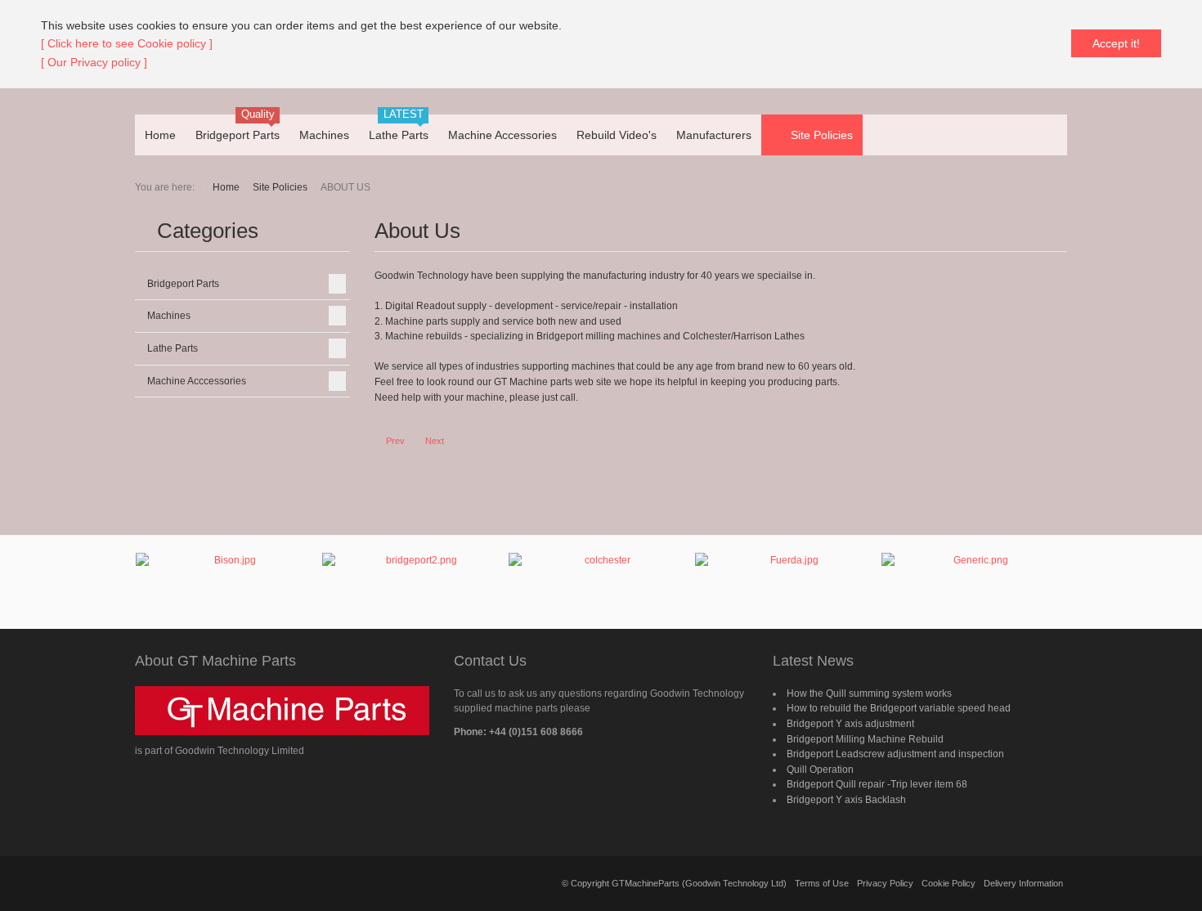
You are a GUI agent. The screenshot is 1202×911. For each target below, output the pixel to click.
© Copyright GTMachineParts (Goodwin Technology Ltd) (674, 883)
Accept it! (1116, 43)
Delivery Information (1023, 883)
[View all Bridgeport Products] (414, 582)
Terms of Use (822, 883)
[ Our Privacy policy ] (94, 62)
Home (226, 187)
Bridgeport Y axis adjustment (850, 723)
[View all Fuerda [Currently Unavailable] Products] (787, 581)
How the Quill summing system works (869, 693)
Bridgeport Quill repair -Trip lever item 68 (877, 784)
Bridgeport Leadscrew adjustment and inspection (895, 754)
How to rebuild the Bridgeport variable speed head (899, 708)
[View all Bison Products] (228, 576)
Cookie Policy (949, 883)
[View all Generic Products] (974, 576)
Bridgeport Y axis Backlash (846, 800)
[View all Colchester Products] (601, 574)
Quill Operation (820, 769)
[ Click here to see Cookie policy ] (127, 43)
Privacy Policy (885, 883)
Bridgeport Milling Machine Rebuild (865, 739)
